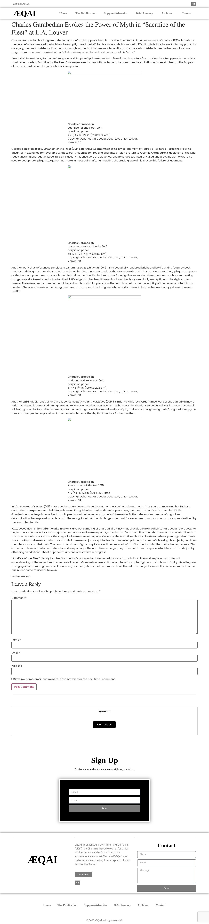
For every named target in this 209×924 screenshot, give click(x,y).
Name (16, 639)
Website (16, 666)
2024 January (144, 13)
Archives (167, 13)
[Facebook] (193, 4)
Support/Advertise (115, 13)
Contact (187, 13)
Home (63, 13)
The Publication (85, 13)
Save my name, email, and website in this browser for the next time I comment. (64, 679)
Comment (19, 598)
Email (15, 653)
